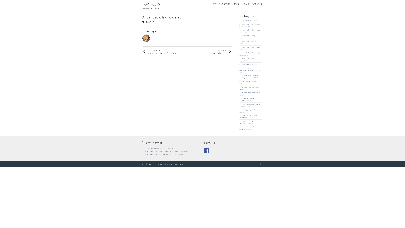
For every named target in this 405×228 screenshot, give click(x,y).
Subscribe (224, 3)
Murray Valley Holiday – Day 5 (251, 36)
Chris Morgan (150, 31)
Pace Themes (178, 164)
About (255, 3)
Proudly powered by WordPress (152, 164)
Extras (245, 3)
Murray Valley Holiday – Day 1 (251, 58)
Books (235, 3)
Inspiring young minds (248, 110)
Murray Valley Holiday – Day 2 (251, 53)
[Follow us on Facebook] (206, 150)
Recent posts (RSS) (154, 143)
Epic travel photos (247, 81)
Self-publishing (246, 21)
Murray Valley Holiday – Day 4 (251, 41)
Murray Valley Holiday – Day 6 (251, 30)
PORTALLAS (151, 4)
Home (214, 3)
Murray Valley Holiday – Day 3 (251, 47)
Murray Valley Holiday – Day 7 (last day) (156, 151)
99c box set (245, 64)
